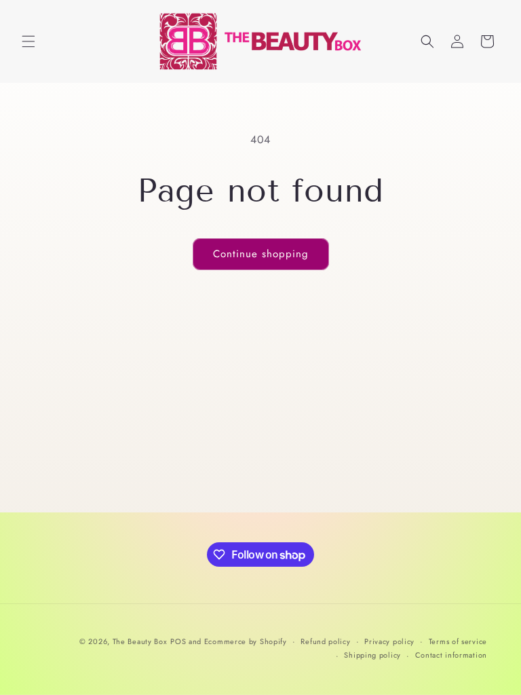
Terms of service (458, 641)
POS (178, 641)
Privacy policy (389, 641)
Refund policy (325, 641)
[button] (28, 41)
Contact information (451, 655)
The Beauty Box (140, 641)
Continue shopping (261, 253)
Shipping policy (372, 655)
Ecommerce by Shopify (245, 641)
